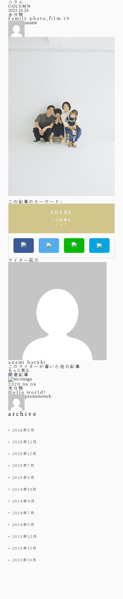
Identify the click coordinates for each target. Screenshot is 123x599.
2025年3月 (23, 477)
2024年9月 (23, 500)
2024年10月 (24, 489)
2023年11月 (24, 548)
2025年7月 (23, 465)
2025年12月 (24, 441)
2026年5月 (23, 429)
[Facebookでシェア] (23, 245)
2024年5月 (23, 524)
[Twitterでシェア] (49, 245)
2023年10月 (24, 559)
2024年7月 (23, 512)
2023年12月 (24, 536)
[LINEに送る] (74, 245)
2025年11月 (24, 453)
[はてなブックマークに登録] (99, 245)
